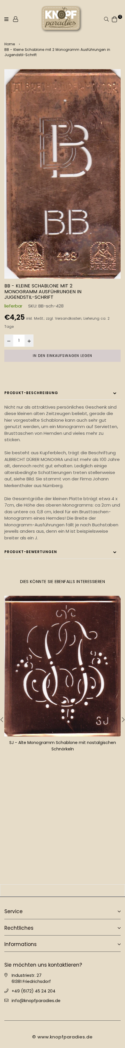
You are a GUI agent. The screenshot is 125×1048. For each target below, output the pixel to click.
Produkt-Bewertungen (30, 551)
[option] (62, 174)
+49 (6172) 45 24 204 (34, 991)
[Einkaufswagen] (114, 19)
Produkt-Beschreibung (31, 392)
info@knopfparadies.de (36, 1001)
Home (9, 44)
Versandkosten (68, 318)
